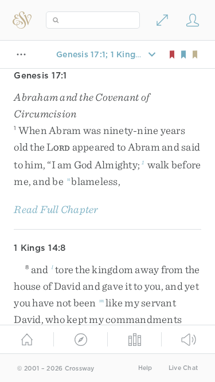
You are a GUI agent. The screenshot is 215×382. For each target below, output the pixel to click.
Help (145, 368)
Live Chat (183, 368)
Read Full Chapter (56, 209)
